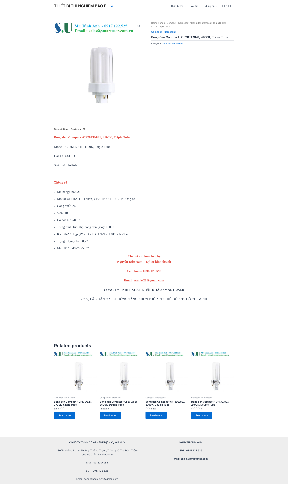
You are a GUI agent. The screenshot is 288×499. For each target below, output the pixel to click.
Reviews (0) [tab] (78, 129)
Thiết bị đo (177, 5)
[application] (184, 6)
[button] (139, 26)
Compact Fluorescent (178, 23)
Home (154, 23)
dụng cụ (209, 5)
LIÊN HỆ (227, 5)
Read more (64, 415)
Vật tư (194, 5)
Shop (162, 23)
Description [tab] (61, 129)
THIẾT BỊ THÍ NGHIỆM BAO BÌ (81, 6)
